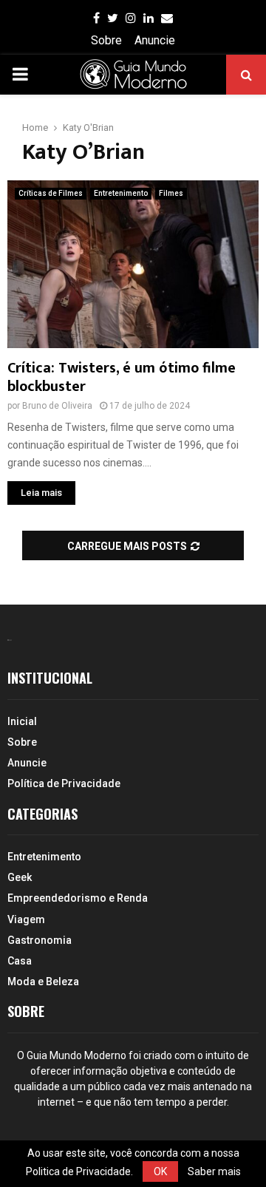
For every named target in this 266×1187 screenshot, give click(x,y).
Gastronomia (39, 940)
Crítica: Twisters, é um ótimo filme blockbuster (121, 377)
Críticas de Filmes (50, 193)
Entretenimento (121, 193)
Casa (19, 961)
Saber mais (214, 1171)
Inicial (22, 721)
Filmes (171, 193)
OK (160, 1171)
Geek (19, 877)
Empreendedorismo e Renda (77, 898)
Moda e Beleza (43, 981)
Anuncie (154, 40)
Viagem (26, 919)
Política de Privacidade (63, 783)
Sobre (106, 40)
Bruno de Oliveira (57, 406)
